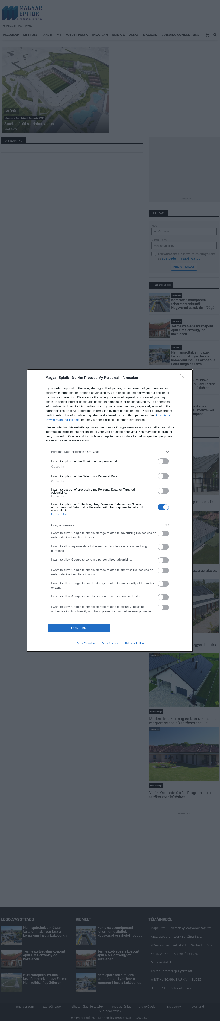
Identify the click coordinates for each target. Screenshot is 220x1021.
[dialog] (110, 511)
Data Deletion (85, 643)
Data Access (110, 643)
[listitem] (110, 452)
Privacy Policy (134, 643)
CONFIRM (79, 628)
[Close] (184, 378)
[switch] (163, 461)
